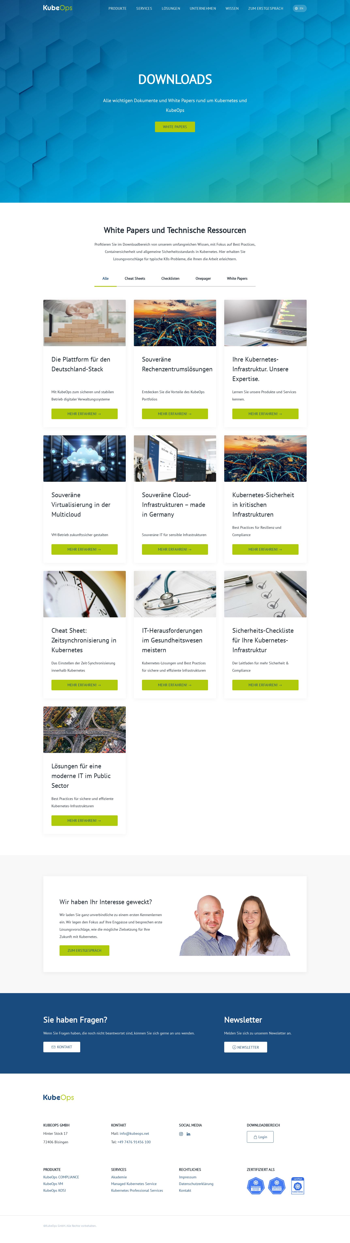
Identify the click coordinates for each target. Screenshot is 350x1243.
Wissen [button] (232, 8)
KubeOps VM (53, 1183)
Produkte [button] (118, 8)
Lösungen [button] (171, 8)
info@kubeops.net (134, 1133)
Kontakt (185, 1190)
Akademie (119, 1177)
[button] (245, 1047)
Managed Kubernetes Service (134, 1183)
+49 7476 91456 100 (134, 1142)
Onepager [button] (203, 278)
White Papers (175, 126)
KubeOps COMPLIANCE (61, 1177)
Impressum (187, 1177)
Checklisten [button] (170, 278)
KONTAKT (64, 1047)
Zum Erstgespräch (265, 8)
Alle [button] (105, 278)
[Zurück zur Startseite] (57, 8)
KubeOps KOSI (54, 1190)
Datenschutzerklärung (196, 1183)
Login (262, 1137)
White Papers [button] (237, 278)
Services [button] (144, 8)
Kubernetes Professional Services (137, 1190)
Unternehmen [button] (203, 8)
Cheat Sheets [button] (135, 278)
